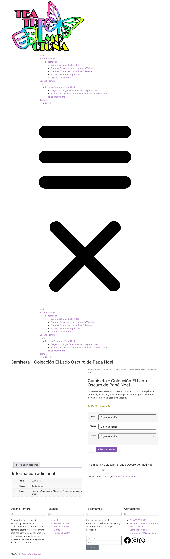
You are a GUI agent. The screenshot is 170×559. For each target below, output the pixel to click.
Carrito (48, 103)
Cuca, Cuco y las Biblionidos (64, 65)
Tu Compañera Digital (30, 554)
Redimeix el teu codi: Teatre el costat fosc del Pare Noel (78, 93)
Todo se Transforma (60, 77)
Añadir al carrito (106, 449)
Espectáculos (52, 61)
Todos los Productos (103, 369)
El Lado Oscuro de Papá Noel (65, 74)
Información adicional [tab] (27, 464)
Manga (93, 426)
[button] (85, 206)
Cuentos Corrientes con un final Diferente (71, 71)
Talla (93, 416)
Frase (93, 435)
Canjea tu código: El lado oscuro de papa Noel (74, 90)
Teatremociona (47, 58)
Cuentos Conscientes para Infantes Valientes (72, 68)
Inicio (42, 55)
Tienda (43, 100)
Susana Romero (48, 81)
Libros (43, 84)
